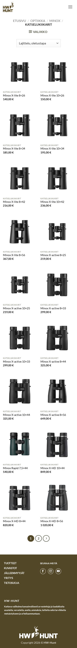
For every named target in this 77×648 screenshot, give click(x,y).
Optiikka (37, 20)
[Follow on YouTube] (58, 571)
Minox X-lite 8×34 (14, 148)
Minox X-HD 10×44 (52, 468)
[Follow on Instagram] (51, 571)
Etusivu (19, 20)
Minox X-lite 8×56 (14, 255)
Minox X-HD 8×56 (51, 521)
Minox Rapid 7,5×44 (15, 468)
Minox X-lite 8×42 (14, 201)
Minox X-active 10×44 (16, 414)
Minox (54, 20)
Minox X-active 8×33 (53, 308)
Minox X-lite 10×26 (52, 95)
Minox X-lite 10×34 (52, 148)
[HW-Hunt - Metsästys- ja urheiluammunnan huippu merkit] (8, 7)
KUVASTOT (10, 568)
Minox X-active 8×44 (53, 361)
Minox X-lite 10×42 (52, 201)
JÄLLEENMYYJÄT (14, 573)
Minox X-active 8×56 (53, 414)
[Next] (46, 538)
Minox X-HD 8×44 (14, 521)
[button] (70, 7)
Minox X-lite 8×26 (14, 95)
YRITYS (8, 578)
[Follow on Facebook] (43, 571)
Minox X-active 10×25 (16, 308)
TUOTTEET (10, 563)
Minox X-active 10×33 (16, 361)
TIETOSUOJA (11, 582)
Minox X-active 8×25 (53, 255)
